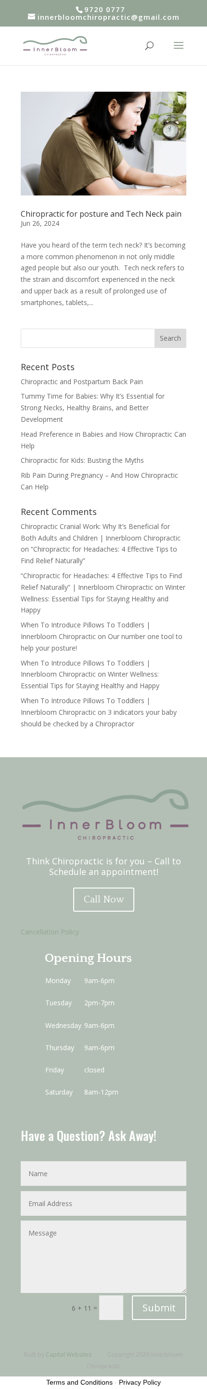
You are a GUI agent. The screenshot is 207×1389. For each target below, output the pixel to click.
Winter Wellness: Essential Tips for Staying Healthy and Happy (103, 599)
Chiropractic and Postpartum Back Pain (82, 381)
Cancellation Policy (50, 931)
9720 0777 (104, 9)
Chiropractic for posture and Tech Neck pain (101, 213)
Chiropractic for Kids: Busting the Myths (82, 460)
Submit (159, 1307)
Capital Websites (68, 1354)
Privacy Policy (140, 1382)
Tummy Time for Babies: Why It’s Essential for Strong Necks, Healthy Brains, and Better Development (93, 407)
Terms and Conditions (79, 1382)
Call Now (104, 899)
